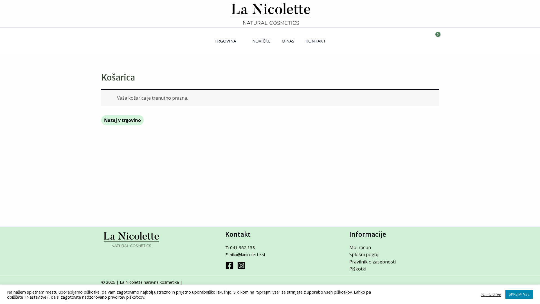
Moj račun (360, 247)
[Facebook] (229, 265)
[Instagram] (241, 265)
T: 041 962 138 (240, 247)
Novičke (261, 41)
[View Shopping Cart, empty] (433, 41)
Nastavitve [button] (491, 294)
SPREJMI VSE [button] (519, 294)
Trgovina (225, 41)
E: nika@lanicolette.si (245, 254)
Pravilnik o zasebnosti (372, 262)
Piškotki (357, 269)
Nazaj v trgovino (122, 120)
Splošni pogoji (364, 254)
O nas (288, 41)
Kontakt (315, 41)
